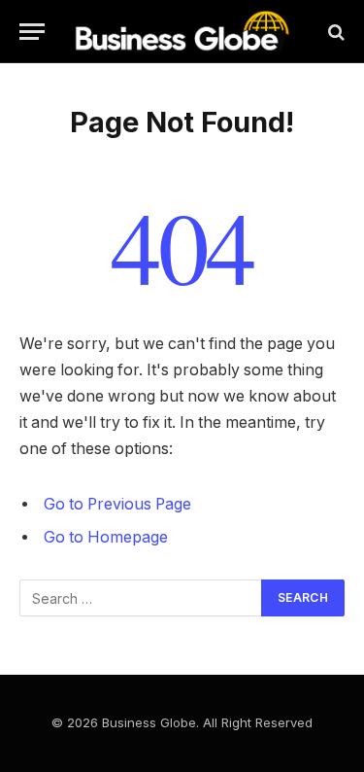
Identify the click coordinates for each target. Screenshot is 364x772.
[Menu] (32, 31)
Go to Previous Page (117, 504)
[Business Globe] (182, 31)
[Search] (334, 31)
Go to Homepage (106, 537)
